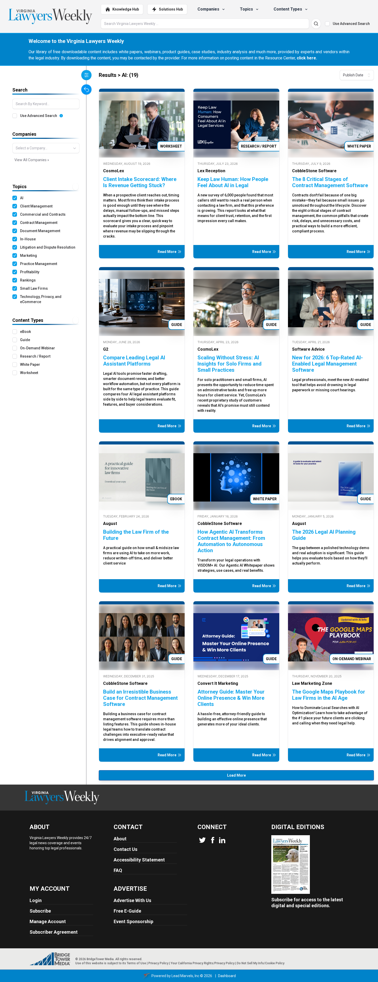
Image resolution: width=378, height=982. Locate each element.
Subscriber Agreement (54, 932)
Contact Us (125, 849)
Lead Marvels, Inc (185, 976)
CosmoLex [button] (113, 170)
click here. (307, 58)
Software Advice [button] (308, 349)
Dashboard (227, 976)
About (120, 838)
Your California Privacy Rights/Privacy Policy (203, 963)
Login (36, 900)
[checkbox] (327, 23)
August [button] (110, 523)
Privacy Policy (158, 963)
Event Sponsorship (133, 921)
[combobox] (45, 148)
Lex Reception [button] (211, 170)
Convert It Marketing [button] (217, 683)
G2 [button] (105, 349)
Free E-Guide (127, 911)
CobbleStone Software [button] (314, 170)
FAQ (118, 870)
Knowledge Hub (125, 9)
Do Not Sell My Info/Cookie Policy (260, 963)
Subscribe (40, 911)
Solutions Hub (171, 9)
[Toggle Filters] (86, 75)
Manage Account (48, 921)
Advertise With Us (132, 900)
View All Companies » (31, 160)
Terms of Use (136, 963)
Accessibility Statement (139, 859)
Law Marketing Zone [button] (312, 683)
